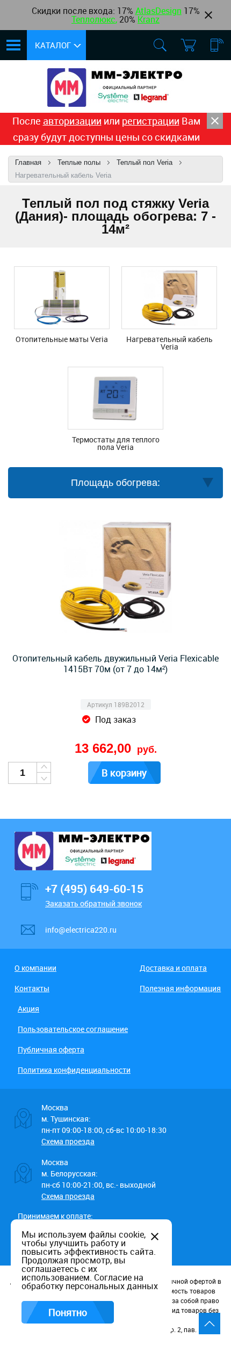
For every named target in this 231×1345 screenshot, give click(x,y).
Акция (28, 1009)
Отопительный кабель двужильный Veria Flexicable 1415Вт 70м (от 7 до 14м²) (115, 663)
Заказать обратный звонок (93, 903)
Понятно (67, 1312)
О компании (35, 968)
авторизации (72, 120)
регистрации (150, 120)
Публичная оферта (51, 1049)
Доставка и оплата (173, 968)
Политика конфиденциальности (74, 1070)
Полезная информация (180, 988)
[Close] (215, 121)
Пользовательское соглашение (73, 1029)
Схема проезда (68, 1141)
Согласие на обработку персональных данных (89, 1281)
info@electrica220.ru (81, 930)
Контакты (32, 988)
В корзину (124, 772)
